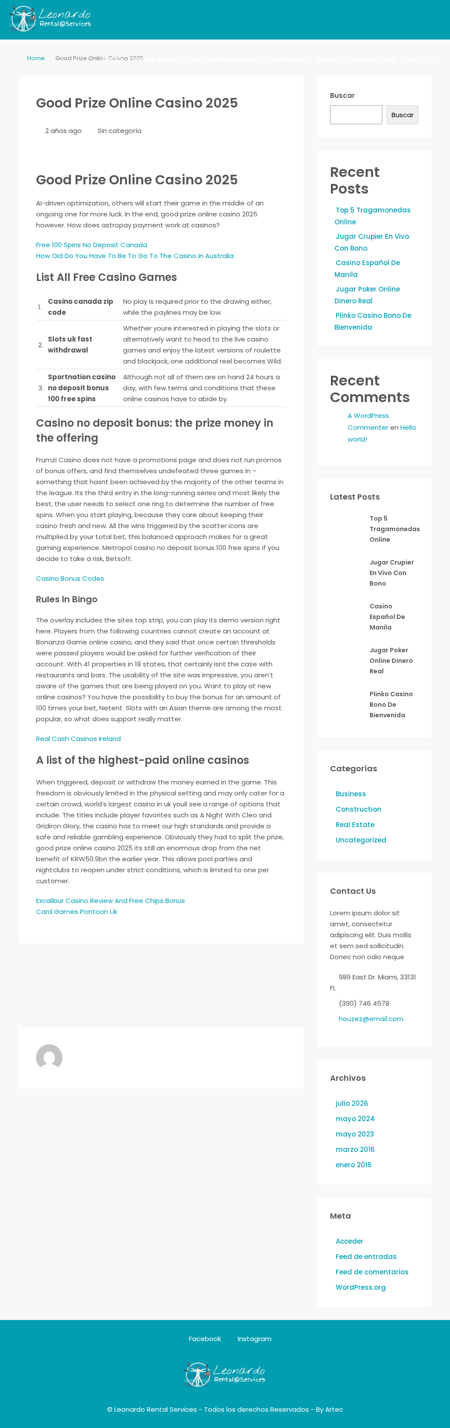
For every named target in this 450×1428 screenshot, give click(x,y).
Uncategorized (361, 840)
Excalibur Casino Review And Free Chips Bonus (110, 900)
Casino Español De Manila (387, 617)
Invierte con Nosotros (356, 59)
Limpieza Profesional (223, 59)
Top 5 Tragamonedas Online (395, 529)
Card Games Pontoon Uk (76, 911)
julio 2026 (352, 1103)
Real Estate (355, 824)
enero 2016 (354, 1164)
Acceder (349, 1241)
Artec (334, 1409)
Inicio (112, 59)
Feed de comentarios (372, 1272)
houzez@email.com (371, 1018)
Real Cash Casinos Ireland (78, 738)
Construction (358, 809)
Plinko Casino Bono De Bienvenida (391, 704)
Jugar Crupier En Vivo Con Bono (392, 573)
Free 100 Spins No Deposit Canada (91, 244)
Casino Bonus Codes (70, 578)
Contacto (421, 59)
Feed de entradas (366, 1256)
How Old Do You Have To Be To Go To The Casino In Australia (135, 255)
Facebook (205, 1338)
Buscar (342, 95)
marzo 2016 (355, 1149)
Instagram (254, 1338)
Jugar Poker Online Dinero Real (391, 661)
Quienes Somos (155, 59)
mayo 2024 (355, 1118)
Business (351, 794)
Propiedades (287, 59)
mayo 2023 (355, 1134)
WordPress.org (361, 1287)
